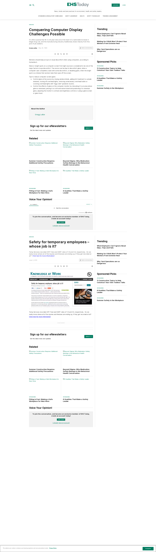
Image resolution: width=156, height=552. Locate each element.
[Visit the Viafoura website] (88, 212)
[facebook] (55, 54)
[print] (92, 54)
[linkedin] (58, 54)
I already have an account (61, 225)
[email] (67, 54)
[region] (61, 208)
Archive (31, 24)
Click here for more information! (43, 256)
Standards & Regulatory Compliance (50, 16)
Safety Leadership (71, 16)
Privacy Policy (53, 548)
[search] (33, 5)
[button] (30, 5)
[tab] (34, 204)
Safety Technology (93, 16)
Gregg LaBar (33, 48)
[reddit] (64, 54)
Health (82, 16)
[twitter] (61, 54)
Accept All (148, 548)
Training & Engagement (110, 16)
